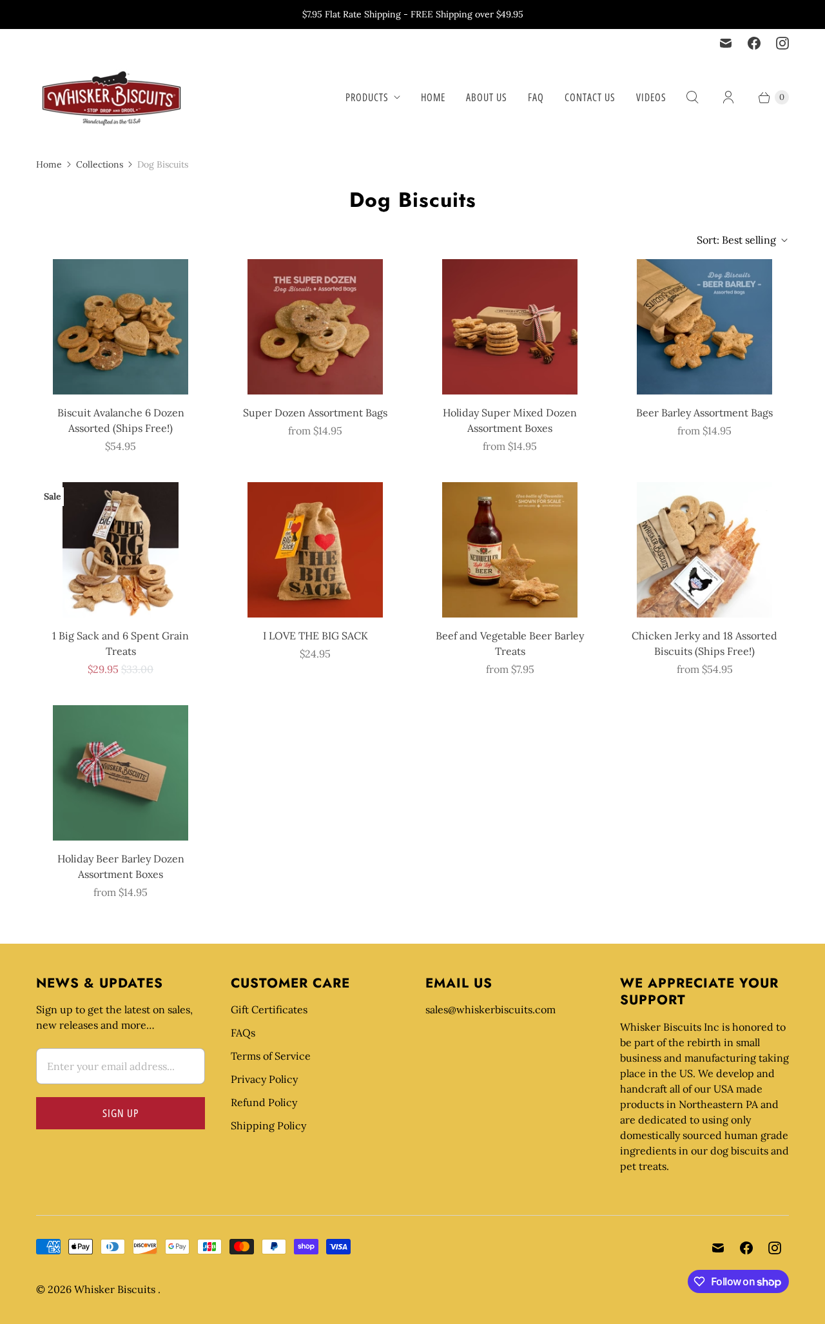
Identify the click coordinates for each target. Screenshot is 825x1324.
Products (367, 97)
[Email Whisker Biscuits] (726, 43)
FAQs (243, 1032)
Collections (99, 164)
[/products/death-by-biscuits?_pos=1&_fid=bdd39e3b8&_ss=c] (120, 326)
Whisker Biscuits (116, 1289)
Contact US (590, 97)
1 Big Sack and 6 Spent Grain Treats (120, 643)
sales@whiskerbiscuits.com (490, 1009)
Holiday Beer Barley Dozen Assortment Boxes (120, 866)
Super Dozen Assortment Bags (315, 412)
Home (433, 97)
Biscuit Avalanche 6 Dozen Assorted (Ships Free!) (120, 420)
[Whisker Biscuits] (112, 97)
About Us (486, 97)
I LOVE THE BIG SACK (315, 635)
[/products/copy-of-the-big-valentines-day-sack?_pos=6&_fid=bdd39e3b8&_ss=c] (315, 550)
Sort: (736, 239)
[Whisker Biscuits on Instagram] (782, 43)
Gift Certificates (269, 1009)
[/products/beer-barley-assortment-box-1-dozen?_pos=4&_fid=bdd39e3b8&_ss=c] (704, 326)
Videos (651, 97)
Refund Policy (264, 1102)
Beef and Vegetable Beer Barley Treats (510, 643)
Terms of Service (271, 1055)
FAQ (536, 97)
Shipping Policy (268, 1125)
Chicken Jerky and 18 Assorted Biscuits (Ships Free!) (704, 643)
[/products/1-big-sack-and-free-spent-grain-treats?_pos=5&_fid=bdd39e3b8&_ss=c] (121, 550)
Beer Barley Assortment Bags (704, 412)
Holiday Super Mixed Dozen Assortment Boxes (510, 420)
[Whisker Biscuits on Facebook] (754, 43)
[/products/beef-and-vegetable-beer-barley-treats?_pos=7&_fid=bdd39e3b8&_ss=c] (510, 550)
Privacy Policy (264, 1079)
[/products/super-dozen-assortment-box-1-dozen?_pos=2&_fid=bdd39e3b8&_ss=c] (315, 326)
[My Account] (728, 97)
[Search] (692, 97)
